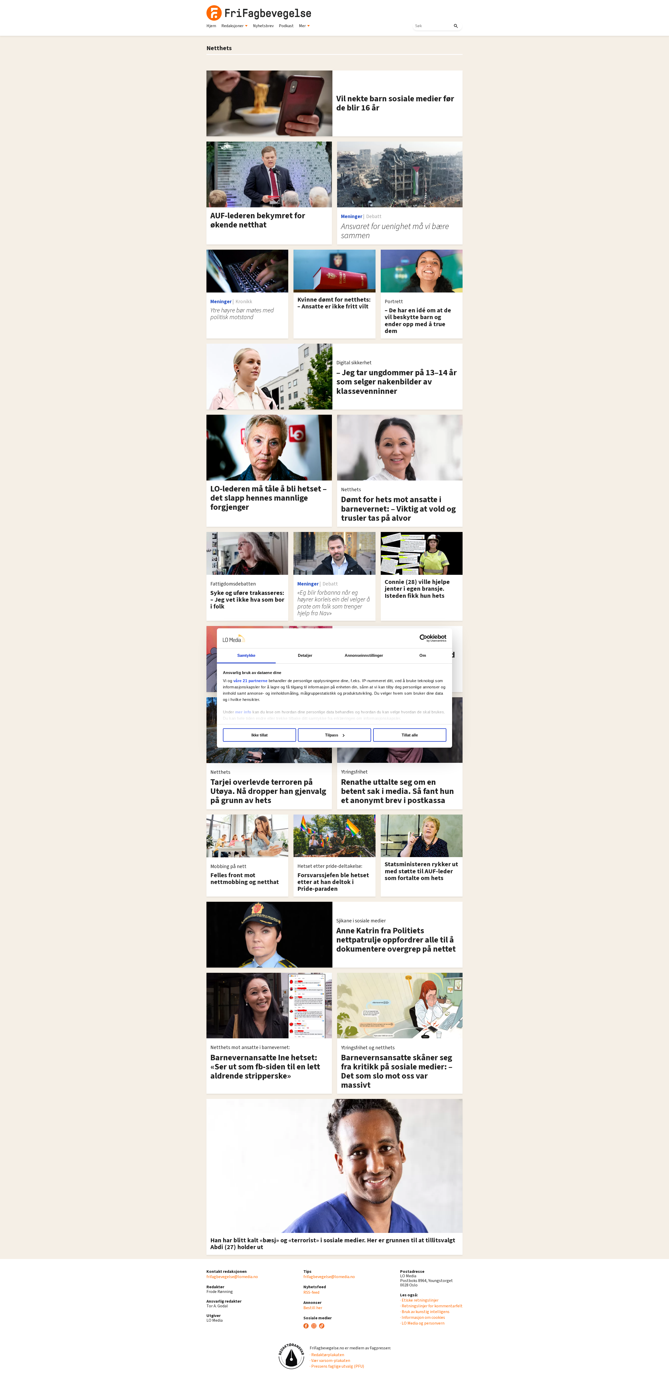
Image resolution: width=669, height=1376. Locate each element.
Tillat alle (410, 735)
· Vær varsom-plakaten (330, 1360)
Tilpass (331, 735)
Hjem (211, 26)
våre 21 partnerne (250, 680)
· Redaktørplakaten (327, 1355)
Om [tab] (422, 655)
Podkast (286, 26)
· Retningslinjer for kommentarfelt (431, 1306)
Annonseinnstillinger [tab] (364, 655)
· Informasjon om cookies (422, 1317)
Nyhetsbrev (263, 26)
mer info (243, 712)
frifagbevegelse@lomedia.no (232, 1277)
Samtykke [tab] (246, 655)
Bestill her (312, 1308)
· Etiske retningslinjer (419, 1300)
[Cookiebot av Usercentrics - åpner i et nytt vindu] (423, 638)
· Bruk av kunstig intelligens (424, 1312)
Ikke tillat (259, 735)
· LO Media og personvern (422, 1323)
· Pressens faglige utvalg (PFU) (337, 1366)
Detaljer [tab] (305, 655)
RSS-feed (311, 1292)
